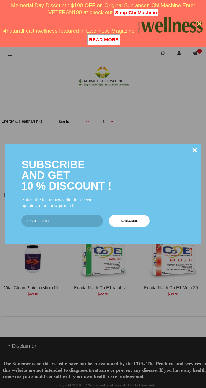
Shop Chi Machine (136, 12)
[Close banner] (199, 24)
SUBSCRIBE (129, 221)
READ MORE (104, 39)
